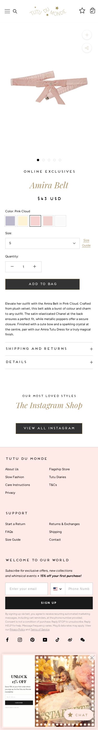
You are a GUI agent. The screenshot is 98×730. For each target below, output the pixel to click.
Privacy (10, 492)
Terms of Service (40, 629)
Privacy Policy (17, 629)
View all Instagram (49, 428)
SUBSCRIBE (19, 702)
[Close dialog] (92, 657)
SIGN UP (49, 603)
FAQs (9, 532)
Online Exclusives (49, 171)
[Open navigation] (7, 11)
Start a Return (15, 524)
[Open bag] (92, 10)
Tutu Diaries (57, 477)
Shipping (55, 532)
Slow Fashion (14, 477)
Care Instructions (17, 485)
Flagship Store (59, 469)
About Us (12, 469)
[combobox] (58, 589)
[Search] (15, 11)
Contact (55, 539)
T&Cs (53, 485)
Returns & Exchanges (64, 524)
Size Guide (86, 242)
